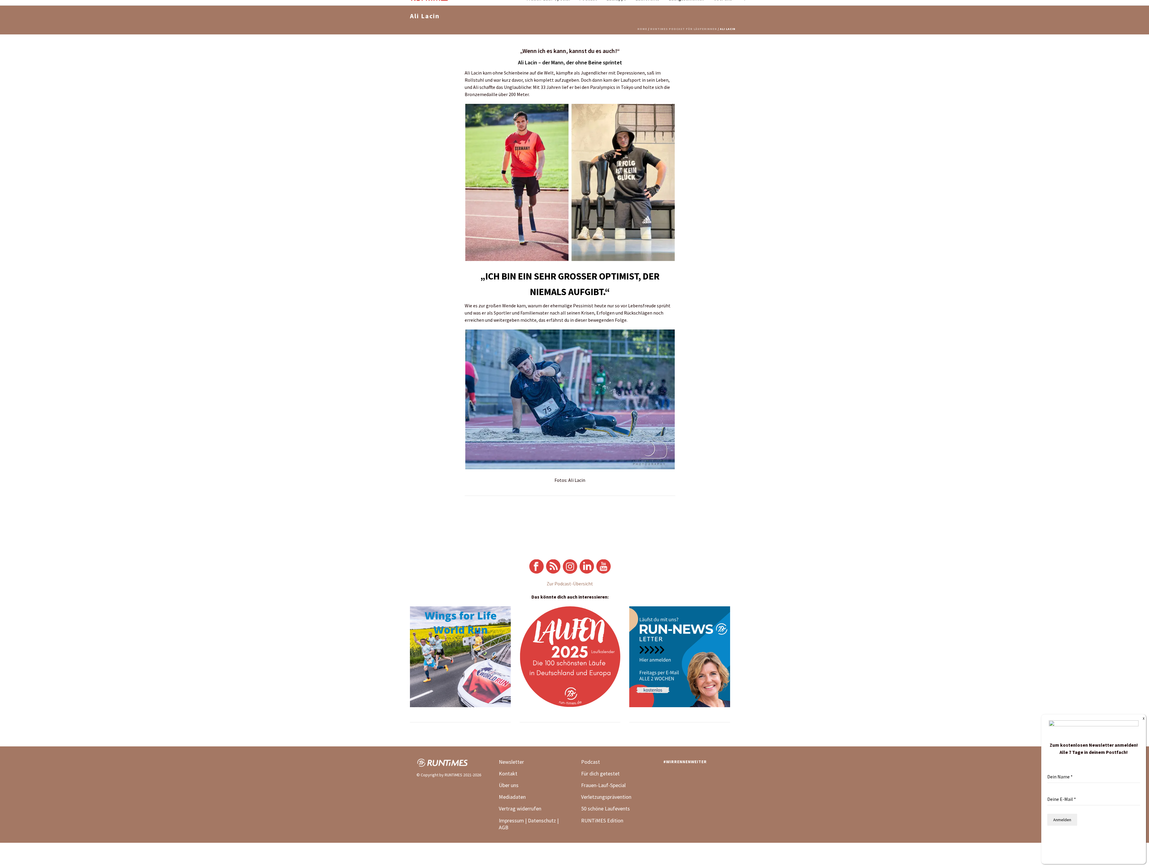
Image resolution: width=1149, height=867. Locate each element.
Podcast (590, 761)
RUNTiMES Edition (602, 820)
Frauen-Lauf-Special (604, 785)
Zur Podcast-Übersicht (570, 584)
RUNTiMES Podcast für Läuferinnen (683, 29)
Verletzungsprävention (606, 796)
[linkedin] (668, 776)
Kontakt (508, 773)
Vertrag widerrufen (520, 808)
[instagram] (682, 776)
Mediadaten (512, 796)
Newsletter (511, 761)
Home (642, 29)
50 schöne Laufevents (605, 808)
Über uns (509, 785)
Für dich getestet (600, 773)
